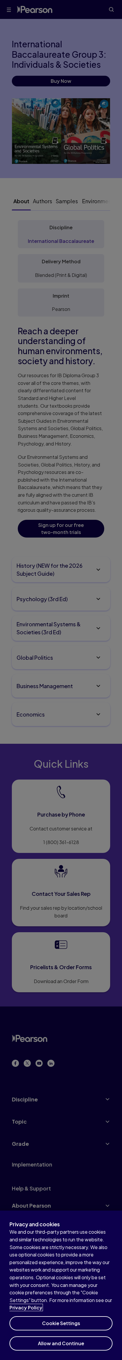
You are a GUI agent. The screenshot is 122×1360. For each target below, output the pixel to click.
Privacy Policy (25, 1307)
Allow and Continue (61, 1343)
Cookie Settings (61, 1323)
